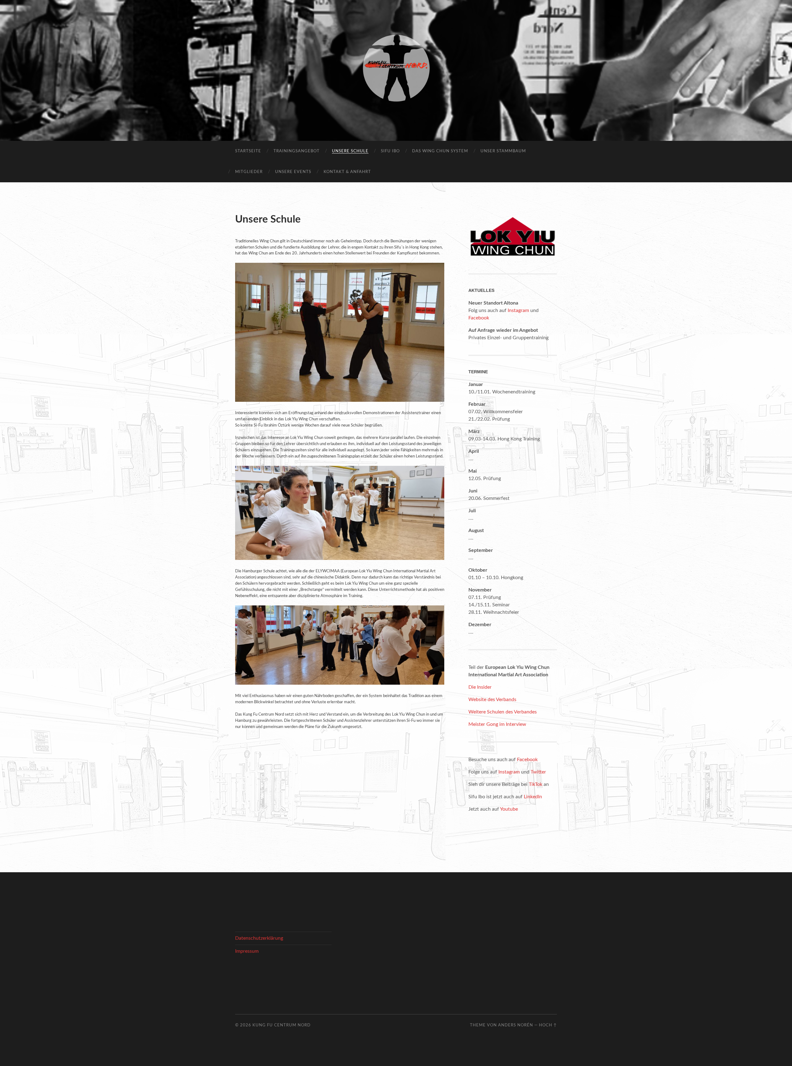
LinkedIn (533, 796)
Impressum (247, 951)
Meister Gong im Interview (497, 724)
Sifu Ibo (390, 151)
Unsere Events (293, 172)
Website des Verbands (492, 699)
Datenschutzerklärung (259, 938)
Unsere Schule (350, 151)
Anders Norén (515, 1025)
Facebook (478, 317)
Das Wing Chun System (440, 151)
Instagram (518, 310)
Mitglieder (249, 172)
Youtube (509, 809)
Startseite (248, 151)
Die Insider (480, 687)
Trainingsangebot (296, 151)
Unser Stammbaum (503, 151)
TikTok (535, 784)
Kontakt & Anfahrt (347, 172)
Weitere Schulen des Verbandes (502, 711)
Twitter (538, 771)
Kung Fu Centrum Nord (281, 1025)
